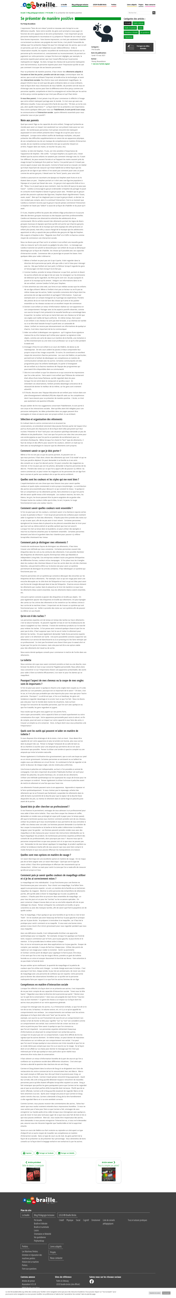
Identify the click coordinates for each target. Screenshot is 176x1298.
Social (78, 1220)
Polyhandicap (128, 37)
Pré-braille (49, 13)
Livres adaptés (132, 4)
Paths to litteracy (62, 1280)
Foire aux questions (29, 1268)
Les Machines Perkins (30, 1251)
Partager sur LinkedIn (67, 1153)
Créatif (61, 1220)
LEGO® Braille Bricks (100, 4)
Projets (141, 4)
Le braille (64, 4)
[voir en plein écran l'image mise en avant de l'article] (105, 32)
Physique (70, 1220)
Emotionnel (96, 1220)
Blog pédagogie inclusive (80, 4)
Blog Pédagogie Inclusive (44, 1215)
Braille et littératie (138, 23)
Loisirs (140, 28)
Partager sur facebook (46, 1153)
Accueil (23, 13)
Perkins (113, 4)
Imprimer (29, 1153)
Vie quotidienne (145, 32)
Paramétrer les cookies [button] (155, 1293)
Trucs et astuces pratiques (137, 1220)
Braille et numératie (130, 28)
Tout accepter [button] (166, 1293)
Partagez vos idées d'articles (143, 47)
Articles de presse (28, 1280)
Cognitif (86, 1220)
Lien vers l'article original (101, 64)
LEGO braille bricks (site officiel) (68, 1284)
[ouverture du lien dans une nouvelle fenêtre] (91, 1281)
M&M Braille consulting (31, 1287)
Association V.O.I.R (29, 1284)
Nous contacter (150, 4)
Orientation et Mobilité (131, 32)
